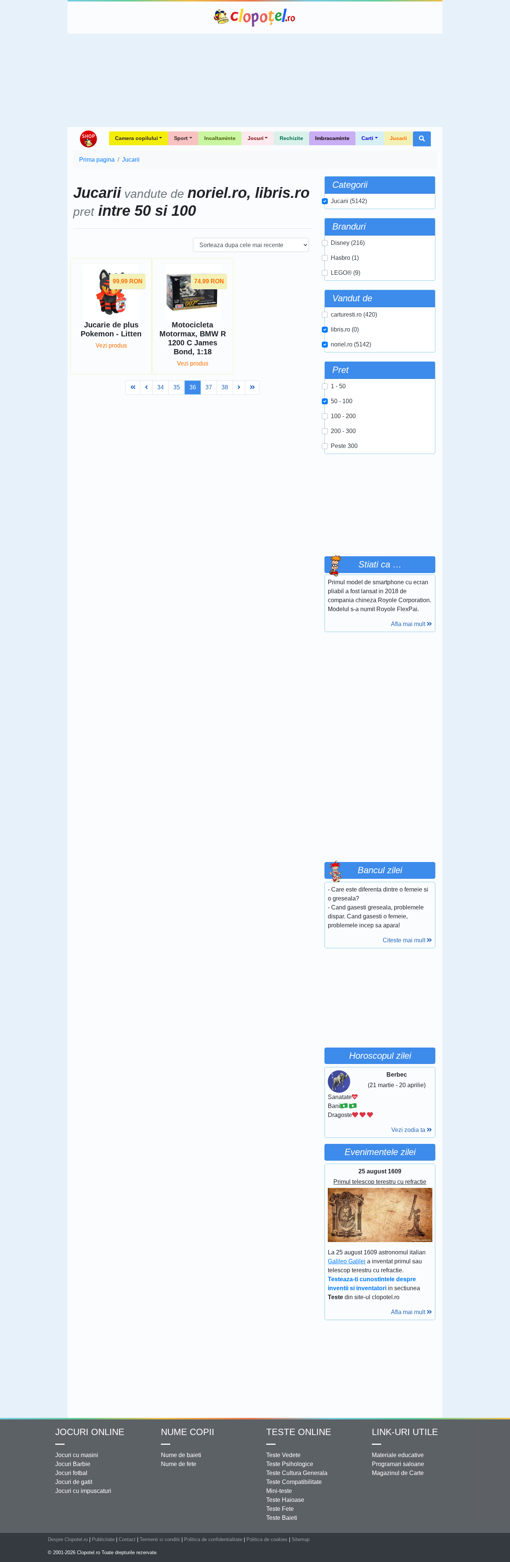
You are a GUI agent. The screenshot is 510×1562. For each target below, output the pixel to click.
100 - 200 (343, 416)
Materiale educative (398, 1455)
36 (192, 387)
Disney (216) (348, 243)
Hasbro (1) (345, 258)
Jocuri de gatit (73, 1482)
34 (160, 387)
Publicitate (103, 1539)
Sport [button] (181, 138)
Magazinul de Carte (398, 1473)
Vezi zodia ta (409, 1130)
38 (224, 387)
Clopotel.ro (255, 17)
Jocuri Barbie (72, 1464)
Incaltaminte (220, 138)
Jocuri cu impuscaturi (83, 1491)
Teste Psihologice (289, 1464)
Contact (127, 1539)
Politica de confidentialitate (213, 1539)
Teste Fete (280, 1509)
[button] (422, 138)
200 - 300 (343, 431)
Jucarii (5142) (349, 201)
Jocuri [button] (256, 138)
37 (208, 387)
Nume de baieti (181, 1455)
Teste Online (298, 1432)
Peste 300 (344, 446)
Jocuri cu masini (76, 1455)
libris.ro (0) (345, 329)
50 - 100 (341, 401)
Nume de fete (178, 1464)
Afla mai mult (409, 624)
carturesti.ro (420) (354, 314)
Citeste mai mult (405, 940)
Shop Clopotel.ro (88, 139)
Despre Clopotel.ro (68, 1539)
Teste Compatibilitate (294, 1482)
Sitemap (301, 1539)
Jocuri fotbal (71, 1473)
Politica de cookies (266, 1539)
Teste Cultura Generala (296, 1473)
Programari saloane (398, 1464)
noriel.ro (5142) (351, 344)
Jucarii (398, 138)
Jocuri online (89, 1432)
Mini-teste (279, 1491)
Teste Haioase (285, 1500)
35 (176, 387)
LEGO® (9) (345, 273)
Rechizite (291, 138)
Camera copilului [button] (136, 138)
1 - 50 (338, 386)
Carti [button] (367, 138)
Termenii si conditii (160, 1539)
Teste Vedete (283, 1455)
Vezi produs (111, 345)
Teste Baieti (281, 1518)
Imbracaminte (332, 138)
